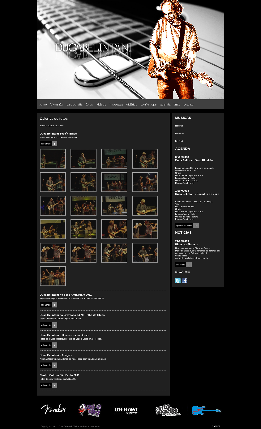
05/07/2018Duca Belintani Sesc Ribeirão (194, 159)
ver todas (180, 265)
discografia (74, 104)
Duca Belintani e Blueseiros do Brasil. (64, 335)
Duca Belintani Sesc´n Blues (58, 133)
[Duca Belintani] (53, 168)
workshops (149, 104)
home (43, 104)
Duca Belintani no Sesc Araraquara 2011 (66, 294)
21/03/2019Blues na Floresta (186, 243)
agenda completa (184, 225)
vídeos (101, 104)
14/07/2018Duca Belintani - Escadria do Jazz (197, 192)
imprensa (116, 104)
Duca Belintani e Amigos (56, 355)
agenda (165, 104)
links (177, 104)
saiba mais (46, 144)
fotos (89, 104)
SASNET (216, 426)
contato (188, 104)
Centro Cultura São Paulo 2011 (59, 375)
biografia (56, 104)
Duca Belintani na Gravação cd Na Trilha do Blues (72, 314)
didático (131, 104)
